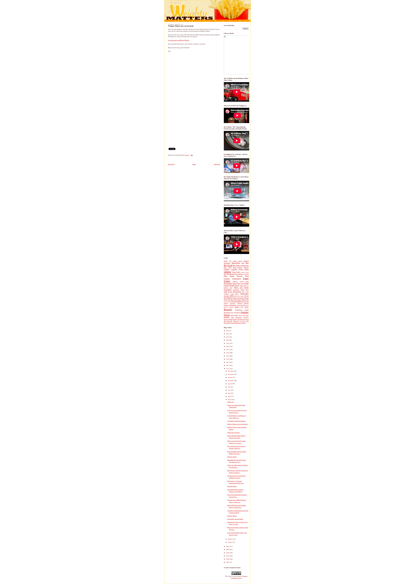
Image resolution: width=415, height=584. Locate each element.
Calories (226, 269)
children (227, 271)
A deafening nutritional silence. (236, 421)
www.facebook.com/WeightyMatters (178, 40)
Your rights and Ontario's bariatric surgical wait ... (237, 496)
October (230, 377)
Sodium (226, 317)
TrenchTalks (243, 321)
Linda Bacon (235, 294)
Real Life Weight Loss (243, 305)
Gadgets (235, 281)
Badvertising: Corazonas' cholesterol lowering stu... (235, 482)
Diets (225, 276)
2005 (227, 562)
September (231, 380)
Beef (243, 263)
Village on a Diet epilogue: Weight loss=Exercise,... (237, 466)
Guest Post (236, 283)
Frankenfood (236, 278)
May (229, 393)
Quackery (226, 305)
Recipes (247, 307)
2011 (227, 369)
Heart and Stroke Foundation (236, 288)
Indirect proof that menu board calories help (236, 406)
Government (228, 283)
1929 (230, 261)
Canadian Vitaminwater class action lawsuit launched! (237, 512)
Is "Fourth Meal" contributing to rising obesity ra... (236, 417)
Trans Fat (236, 321)
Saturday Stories (232, 457)
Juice (247, 290)
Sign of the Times (244, 315)
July (229, 387)
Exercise (240, 276)
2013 (227, 362)
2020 (227, 340)
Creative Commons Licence (239, 577)
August (230, 384)
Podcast (226, 303)
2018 (227, 346)
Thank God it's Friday (233, 432)
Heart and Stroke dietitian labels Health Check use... (236, 453)
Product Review (243, 303)
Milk (231, 296)
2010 (227, 546)
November (231, 374)
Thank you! (230, 402)
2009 (227, 549)
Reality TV (239, 307)
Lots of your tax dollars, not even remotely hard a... (237, 411)
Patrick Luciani (245, 301)
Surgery (235, 319)
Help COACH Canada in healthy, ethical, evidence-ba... (236, 506)
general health (244, 281)
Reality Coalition (228, 307)
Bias (247, 263)
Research (228, 309)
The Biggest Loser (243, 319)
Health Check (234, 285)
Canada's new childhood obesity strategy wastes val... (236, 501)
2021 (227, 337)
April (229, 396)
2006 (227, 559)
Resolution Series (242, 310)
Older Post (217, 164)
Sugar (231, 319)
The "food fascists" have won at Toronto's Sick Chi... (236, 447)
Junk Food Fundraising (232, 292)
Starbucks (246, 317)
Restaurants (227, 312)
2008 (227, 553)
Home (194, 164)
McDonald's (244, 294)
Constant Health (245, 272)
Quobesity (233, 305)
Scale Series (234, 315)
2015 (227, 356)
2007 (227, 556)
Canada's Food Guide (240, 269)
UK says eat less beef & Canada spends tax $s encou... (236, 442)
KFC (243, 292)
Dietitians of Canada (243, 274)
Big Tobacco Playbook (241, 265)
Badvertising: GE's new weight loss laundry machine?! (237, 471)
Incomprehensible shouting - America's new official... (235, 491)
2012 (227, 365)
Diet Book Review (232, 274)
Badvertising (236, 263)
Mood (235, 296)
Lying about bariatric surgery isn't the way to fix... (237, 534)
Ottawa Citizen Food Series (241, 298)
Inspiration (236, 290)
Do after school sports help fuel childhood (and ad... (236, 477)
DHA (225, 274)
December (231, 371)
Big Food (228, 265)
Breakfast (246, 267)
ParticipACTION (236, 301)
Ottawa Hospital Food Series (232, 300)
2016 (227, 353)
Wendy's (244, 323)
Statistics (226, 319)
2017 (227, 350)
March (230, 400)
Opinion (229, 298)
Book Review (237, 267)
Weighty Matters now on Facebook (181, 26)
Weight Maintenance (236, 323)
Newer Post (171, 164)
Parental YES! (227, 301)
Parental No (245, 300)
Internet (242, 290)
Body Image (227, 267)
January (230, 542)
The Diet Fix (228, 321)
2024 (227, 331)
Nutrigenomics (240, 296)
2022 (227, 334)
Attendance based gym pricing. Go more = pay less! (237, 523)
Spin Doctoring (236, 317)
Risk (232, 312)
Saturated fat (237, 312)
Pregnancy (232, 303)
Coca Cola (236, 272)
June (229, 390)
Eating (232, 276)
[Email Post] (191, 155)
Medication (226, 296)
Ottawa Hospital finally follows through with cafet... (236, 437)
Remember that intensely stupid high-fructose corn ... (236, 461)
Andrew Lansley (237, 261)
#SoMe (225, 261)
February (230, 539)
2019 (227, 343)
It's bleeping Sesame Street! (235, 519)
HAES (242, 283)
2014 (227, 359)
